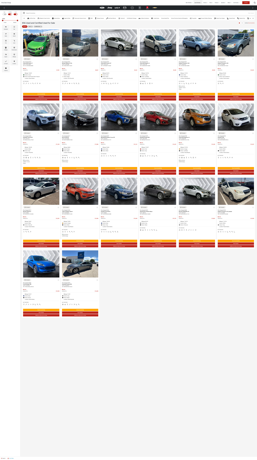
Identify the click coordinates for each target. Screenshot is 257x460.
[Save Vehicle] (58, 59)
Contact (246, 2)
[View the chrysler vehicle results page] (147, 8)
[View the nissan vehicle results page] (117, 8)
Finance (216, 2)
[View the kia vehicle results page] (102, 7)
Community (235, 2)
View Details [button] (41, 96)
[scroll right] (253, 18)
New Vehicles (188, 2)
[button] (254, 2)
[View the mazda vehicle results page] (110, 8)
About (229, 2)
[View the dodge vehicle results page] (155, 8)
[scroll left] (24, 18)
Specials (223, 2)
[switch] (4, 13)
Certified (10, 12)
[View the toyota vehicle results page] (132, 8)
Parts (211, 2)
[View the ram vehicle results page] (124, 8)
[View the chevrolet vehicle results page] (140, 8)
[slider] (2, 20)
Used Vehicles (197, 2)
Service (205, 2)
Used (16, 12)
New (4, 12)
